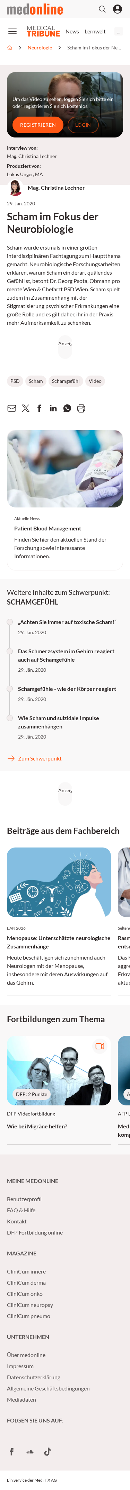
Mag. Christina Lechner (32, 156)
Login (83, 125)
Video (95, 381)
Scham (36, 381)
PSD (15, 381)
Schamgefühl (66, 381)
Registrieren (38, 125)
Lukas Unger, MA (25, 174)
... (118, 31)
